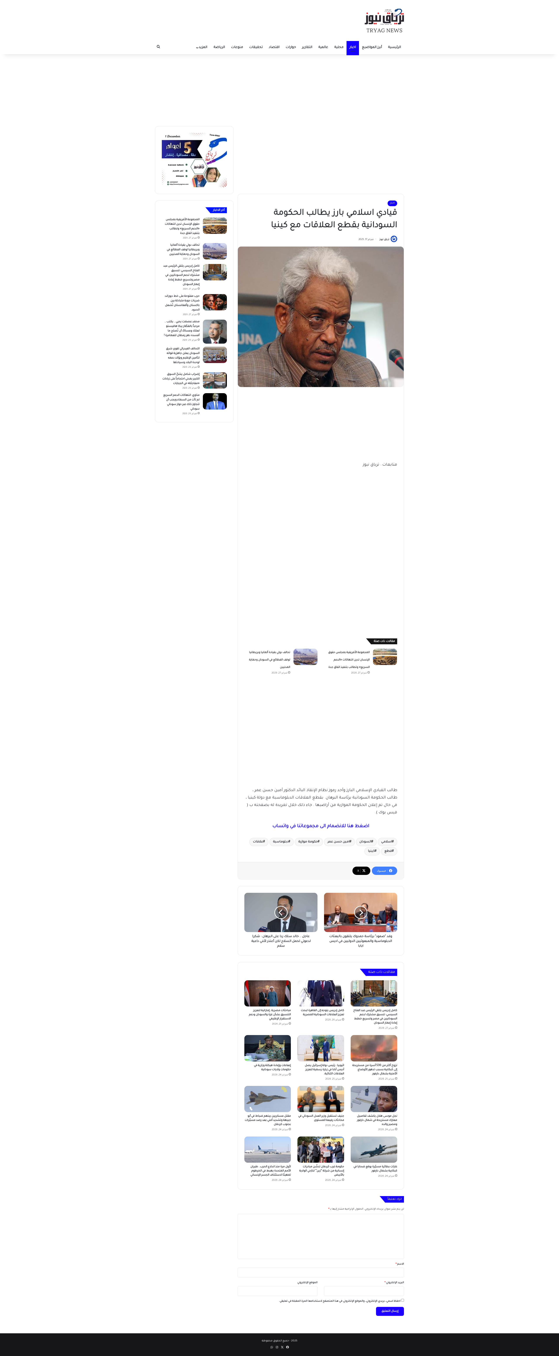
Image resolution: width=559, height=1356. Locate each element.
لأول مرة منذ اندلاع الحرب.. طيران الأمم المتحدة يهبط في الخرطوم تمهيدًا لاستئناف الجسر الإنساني (270, 1171)
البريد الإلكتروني (394, 1282)
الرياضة (219, 47)
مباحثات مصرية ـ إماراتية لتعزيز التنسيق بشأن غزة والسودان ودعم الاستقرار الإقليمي (270, 1014)
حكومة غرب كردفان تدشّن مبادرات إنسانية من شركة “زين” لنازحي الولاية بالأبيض (321, 1171)
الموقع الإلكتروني (307, 1282)
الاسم (400, 1264)
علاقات (258, 842)
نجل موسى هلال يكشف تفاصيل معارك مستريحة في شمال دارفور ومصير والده (377, 1120)
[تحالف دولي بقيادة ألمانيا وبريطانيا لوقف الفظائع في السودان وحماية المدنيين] (305, 657)
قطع (388, 851)
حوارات (291, 47)
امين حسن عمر (339, 842)
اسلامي (386, 842)
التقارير (307, 47)
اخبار (353, 47)
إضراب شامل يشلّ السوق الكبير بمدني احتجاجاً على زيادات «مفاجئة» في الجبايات (181, 379)
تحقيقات (256, 47)
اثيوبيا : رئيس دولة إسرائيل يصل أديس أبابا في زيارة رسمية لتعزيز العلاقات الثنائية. (324, 1069)
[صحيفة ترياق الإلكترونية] (384, 20)
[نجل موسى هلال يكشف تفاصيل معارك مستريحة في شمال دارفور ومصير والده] (374, 1099)
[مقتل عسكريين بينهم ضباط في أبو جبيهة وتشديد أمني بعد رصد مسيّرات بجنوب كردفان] (267, 1099)
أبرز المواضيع (372, 47)
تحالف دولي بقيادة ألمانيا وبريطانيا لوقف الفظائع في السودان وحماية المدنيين (269, 660)
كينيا (371, 851)
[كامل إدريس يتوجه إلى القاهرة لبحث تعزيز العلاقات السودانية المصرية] (320, 993)
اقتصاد (274, 47)
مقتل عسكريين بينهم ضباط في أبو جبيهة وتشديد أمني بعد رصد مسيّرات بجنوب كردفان (268, 1120)
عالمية (323, 47)
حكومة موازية (308, 842)
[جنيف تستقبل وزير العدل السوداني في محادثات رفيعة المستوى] (320, 1099)
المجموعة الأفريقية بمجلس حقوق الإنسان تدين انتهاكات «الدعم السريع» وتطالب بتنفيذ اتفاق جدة (349, 660)
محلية (338, 47)
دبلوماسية (280, 842)
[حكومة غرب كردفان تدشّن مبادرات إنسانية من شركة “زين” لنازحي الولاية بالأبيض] (320, 1150)
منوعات (237, 47)
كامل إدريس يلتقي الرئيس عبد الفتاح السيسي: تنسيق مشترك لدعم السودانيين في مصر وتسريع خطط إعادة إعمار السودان (181, 275)
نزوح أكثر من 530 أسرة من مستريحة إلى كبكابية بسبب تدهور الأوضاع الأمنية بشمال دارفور (374, 1069)
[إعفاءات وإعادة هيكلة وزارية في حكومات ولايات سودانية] (267, 1048)
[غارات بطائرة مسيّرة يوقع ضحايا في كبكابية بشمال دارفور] (374, 1150)
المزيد (203, 47)
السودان (365, 842)
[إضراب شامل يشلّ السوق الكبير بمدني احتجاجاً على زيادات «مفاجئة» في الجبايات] (215, 380)
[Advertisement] (279, 89)
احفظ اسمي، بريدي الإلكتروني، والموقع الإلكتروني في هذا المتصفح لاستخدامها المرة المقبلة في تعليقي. (339, 1301)
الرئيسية (394, 47)
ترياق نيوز (384, 239)
